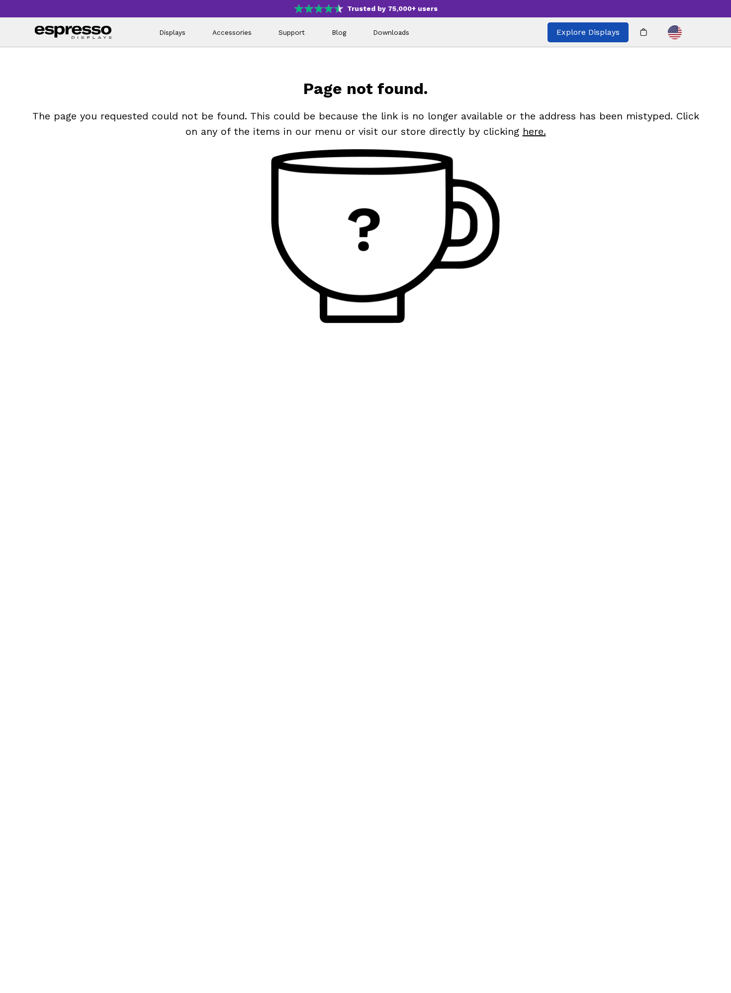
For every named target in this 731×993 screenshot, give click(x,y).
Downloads (391, 32)
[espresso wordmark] (73, 32)
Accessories (232, 32)
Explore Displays (588, 32)
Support (291, 32)
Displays (172, 32)
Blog (339, 32)
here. (534, 131)
